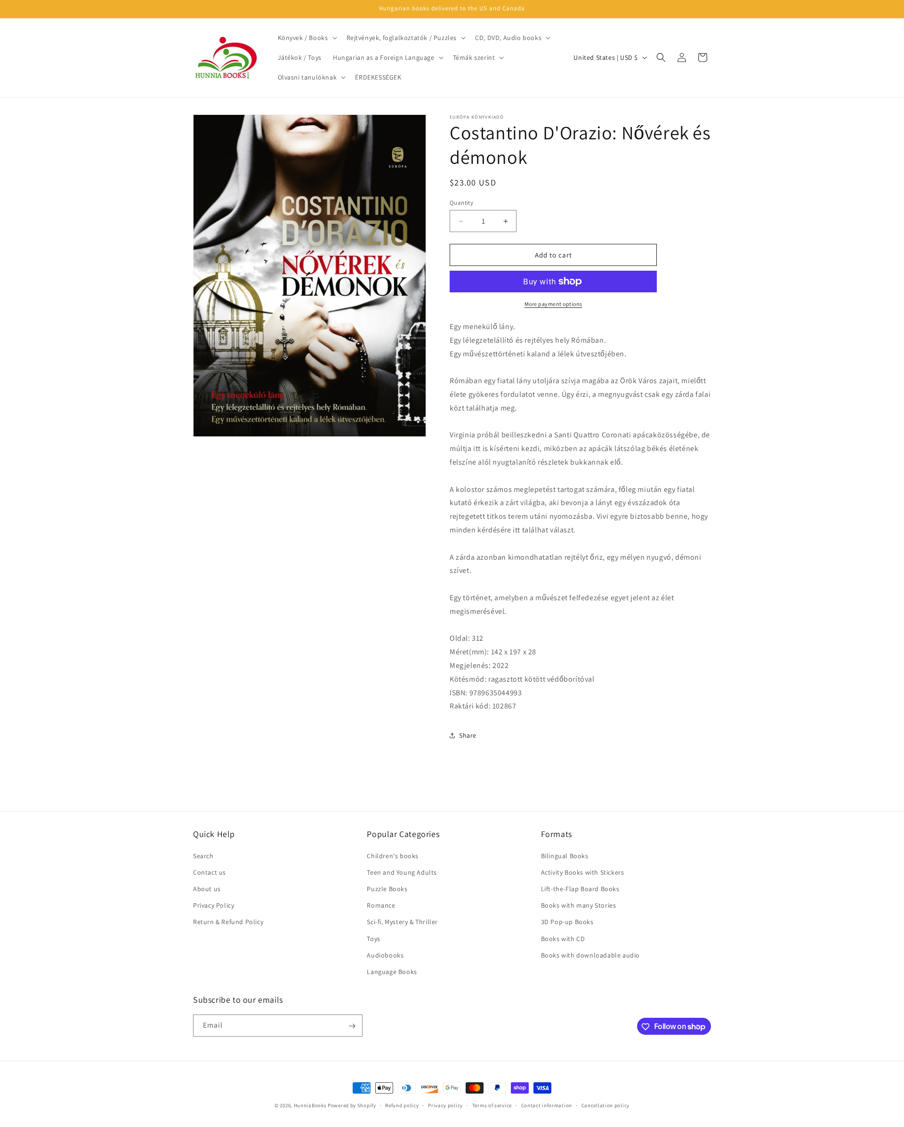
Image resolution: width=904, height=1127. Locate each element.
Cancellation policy (605, 1105)
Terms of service (492, 1105)
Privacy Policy (213, 905)
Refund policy (402, 1105)
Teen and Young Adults (402, 872)
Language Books (392, 971)
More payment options (553, 303)
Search (203, 856)
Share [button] (467, 735)
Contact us (209, 872)
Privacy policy (445, 1105)
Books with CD (563, 938)
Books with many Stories (578, 905)
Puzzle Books (387, 889)
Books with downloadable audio (590, 955)
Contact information (546, 1105)
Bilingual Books (565, 856)
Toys (373, 938)
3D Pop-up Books (567, 922)
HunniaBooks (310, 1105)
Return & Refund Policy (228, 922)
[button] (306, 38)
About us (207, 889)
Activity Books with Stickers (582, 872)
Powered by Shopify (352, 1105)
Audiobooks (385, 955)
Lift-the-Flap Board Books (580, 889)
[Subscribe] (351, 1026)
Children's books (393, 856)
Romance (381, 905)
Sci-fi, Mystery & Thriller (402, 922)
